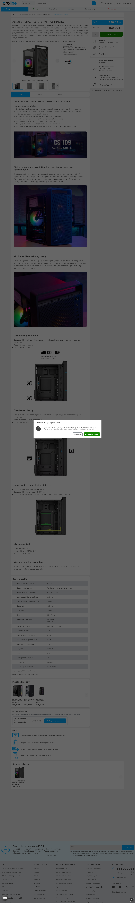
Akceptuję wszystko (92, 434)
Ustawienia (78, 434)
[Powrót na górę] (132, 900)
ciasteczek (61, 427)
